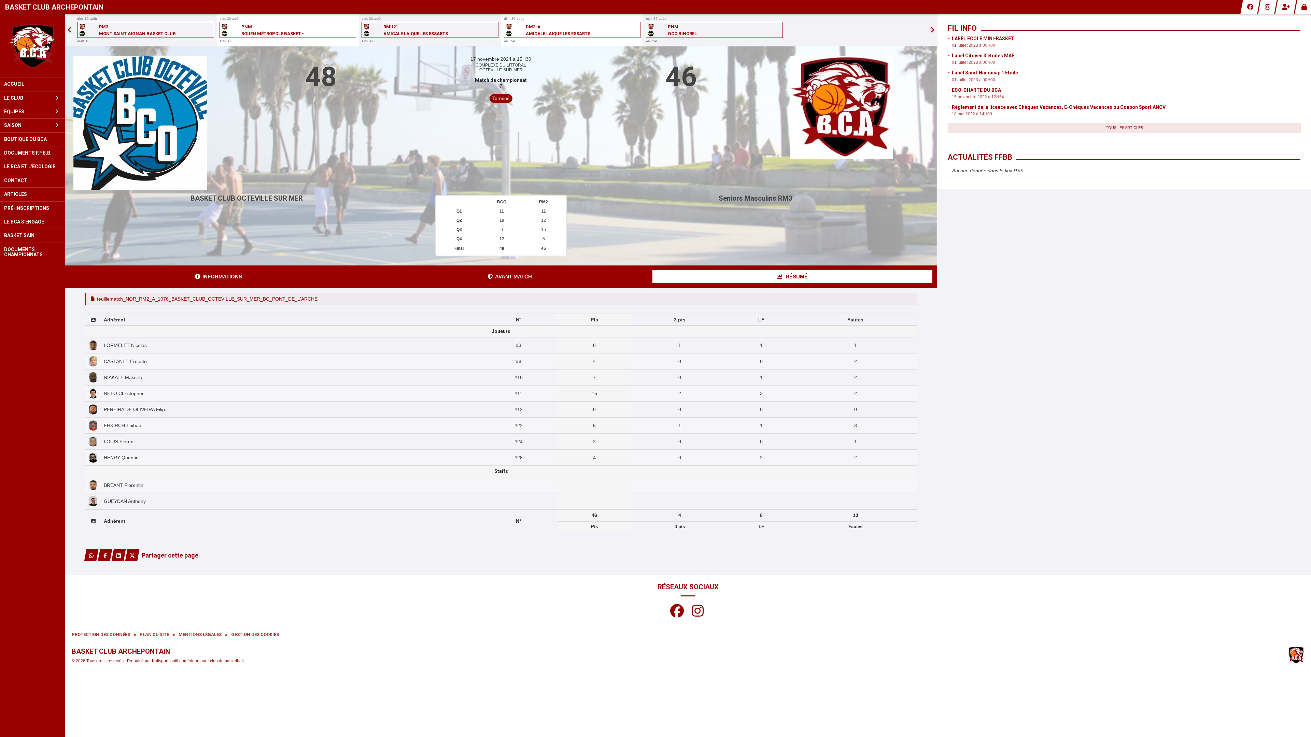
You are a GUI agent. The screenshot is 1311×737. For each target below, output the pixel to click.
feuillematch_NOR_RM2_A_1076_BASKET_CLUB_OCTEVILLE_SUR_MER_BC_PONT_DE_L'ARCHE (207, 299)
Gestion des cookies (255, 634)
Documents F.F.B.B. (28, 153)
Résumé (796, 276)
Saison (13, 125)
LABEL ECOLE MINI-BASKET (983, 38)
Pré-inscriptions (26, 208)
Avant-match (513, 276)
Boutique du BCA (25, 139)
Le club (13, 98)
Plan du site (154, 634)
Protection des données (101, 634)
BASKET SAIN (19, 235)
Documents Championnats (23, 252)
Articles (15, 194)
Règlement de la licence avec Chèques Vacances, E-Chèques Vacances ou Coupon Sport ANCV (1059, 107)
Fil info (962, 28)
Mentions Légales (200, 634)
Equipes (14, 111)
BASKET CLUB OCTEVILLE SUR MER (247, 198)
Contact (15, 180)
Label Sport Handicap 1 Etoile (985, 72)
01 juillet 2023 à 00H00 (973, 45)
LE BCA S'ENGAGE (24, 222)
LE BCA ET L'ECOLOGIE (29, 166)
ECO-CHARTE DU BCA (976, 90)
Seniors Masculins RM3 (755, 198)
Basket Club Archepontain (54, 7)
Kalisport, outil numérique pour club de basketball (198, 661)
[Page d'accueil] (32, 45)
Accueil (14, 84)
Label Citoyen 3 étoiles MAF (983, 55)
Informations (222, 276)
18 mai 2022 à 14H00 (972, 114)
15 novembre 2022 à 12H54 (978, 97)
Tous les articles (1124, 128)
